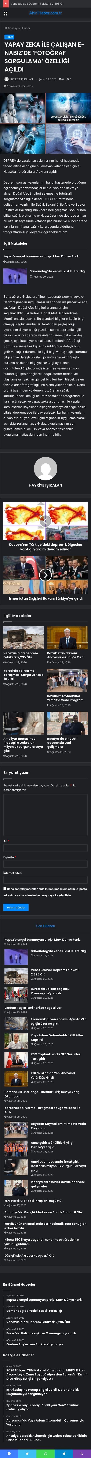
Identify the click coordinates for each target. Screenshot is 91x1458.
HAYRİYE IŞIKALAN (21, 79)
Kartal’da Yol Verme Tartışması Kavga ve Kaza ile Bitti (23, 675)
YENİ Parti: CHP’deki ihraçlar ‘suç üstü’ (33, 1201)
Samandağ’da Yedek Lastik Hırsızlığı (57, 271)
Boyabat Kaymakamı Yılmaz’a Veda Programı (65, 698)
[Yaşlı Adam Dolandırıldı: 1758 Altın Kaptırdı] (16, 1041)
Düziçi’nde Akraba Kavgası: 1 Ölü (29, 1255)
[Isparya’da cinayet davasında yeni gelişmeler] (67, 723)
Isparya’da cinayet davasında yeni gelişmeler (62, 743)
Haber (26, 28)
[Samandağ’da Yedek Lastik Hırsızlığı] (15, 276)
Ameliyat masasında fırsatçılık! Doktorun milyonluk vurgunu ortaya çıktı (23, 745)
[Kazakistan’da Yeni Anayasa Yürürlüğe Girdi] (67, 637)
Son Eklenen (45, 926)
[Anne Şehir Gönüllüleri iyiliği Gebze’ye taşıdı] (16, 1148)
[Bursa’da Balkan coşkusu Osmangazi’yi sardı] (16, 995)
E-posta (9, 857)
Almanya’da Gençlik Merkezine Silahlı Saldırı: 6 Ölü (43, 1212)
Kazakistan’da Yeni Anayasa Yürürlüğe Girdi (65, 655)
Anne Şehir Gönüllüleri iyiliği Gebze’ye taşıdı (52, 1145)
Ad (6, 841)
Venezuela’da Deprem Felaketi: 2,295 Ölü (38, 3)
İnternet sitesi (12, 873)
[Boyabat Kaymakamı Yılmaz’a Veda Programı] (67, 680)
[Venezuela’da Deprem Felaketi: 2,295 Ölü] (23, 637)
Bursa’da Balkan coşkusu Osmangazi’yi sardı (50, 991)
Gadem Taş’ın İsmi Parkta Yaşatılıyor (33, 1008)
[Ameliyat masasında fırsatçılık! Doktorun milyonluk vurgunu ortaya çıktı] (23, 723)
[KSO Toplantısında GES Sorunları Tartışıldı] (16, 1060)
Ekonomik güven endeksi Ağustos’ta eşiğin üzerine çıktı (59, 1021)
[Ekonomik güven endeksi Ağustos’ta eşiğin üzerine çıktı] (16, 1023)
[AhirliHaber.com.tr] (45, 13)
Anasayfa (13, 28)
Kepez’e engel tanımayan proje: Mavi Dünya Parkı (41, 256)
